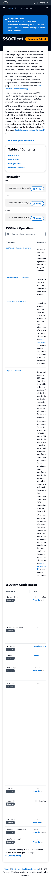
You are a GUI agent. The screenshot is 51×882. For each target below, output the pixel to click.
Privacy (7, 869)
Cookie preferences (30, 869)
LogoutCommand (13, 370)
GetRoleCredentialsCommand (18, 248)
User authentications (43, 564)
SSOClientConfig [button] (13, 855)
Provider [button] (37, 600)
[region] (25, 410)
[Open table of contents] (47, 8)
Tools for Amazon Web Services (29, 130)
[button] (34, 2)
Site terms (15, 869)
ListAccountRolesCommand (17, 277)
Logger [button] (37, 655)
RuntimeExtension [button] (42, 646)
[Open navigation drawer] (4, 8)
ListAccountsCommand (16, 301)
